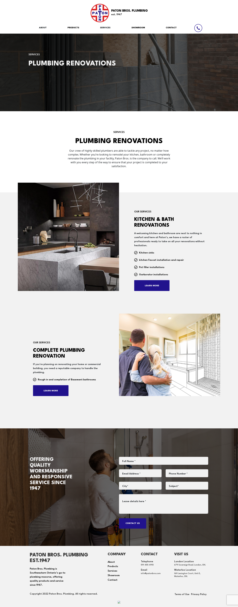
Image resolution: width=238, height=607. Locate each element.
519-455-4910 (147, 565)
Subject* (174, 486)
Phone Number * (178, 474)
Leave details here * (134, 501)
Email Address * (131, 474)
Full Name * (129, 461)
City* (125, 486)
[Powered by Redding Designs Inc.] (119, 602)
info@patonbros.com (151, 574)
